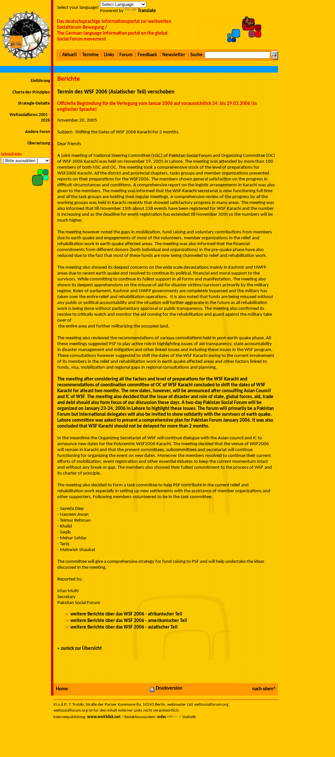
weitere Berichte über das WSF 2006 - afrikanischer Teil (126, 614)
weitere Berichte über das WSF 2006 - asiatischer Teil (124, 627)
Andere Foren (37, 132)
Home (62, 689)
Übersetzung (38, 143)
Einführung (40, 81)
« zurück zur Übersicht (79, 648)
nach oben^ (263, 689)
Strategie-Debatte (34, 103)
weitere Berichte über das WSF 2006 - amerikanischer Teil (128, 620)
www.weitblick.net (104, 717)
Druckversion (169, 688)
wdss (161, 717)
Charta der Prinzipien (31, 92)
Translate (147, 10)
